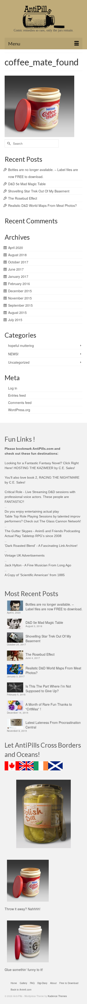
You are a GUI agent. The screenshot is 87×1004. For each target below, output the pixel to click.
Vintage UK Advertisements (25, 555)
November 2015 (20, 298)
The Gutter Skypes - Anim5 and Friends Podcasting (42, 531)
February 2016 (19, 283)
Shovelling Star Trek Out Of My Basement (38, 191)
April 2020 (15, 247)
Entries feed (17, 395)
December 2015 (20, 291)
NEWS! (13, 354)
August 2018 (17, 254)
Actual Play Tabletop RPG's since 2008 (33, 536)
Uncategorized (18, 362)
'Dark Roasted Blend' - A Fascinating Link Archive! (41, 545)
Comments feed (20, 402)
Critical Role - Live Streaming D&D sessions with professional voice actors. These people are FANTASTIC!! (40, 497)
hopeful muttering (21, 345)
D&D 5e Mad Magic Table (27, 183)
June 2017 (16, 269)
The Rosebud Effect (22, 198)
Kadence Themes (57, 996)
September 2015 (20, 305)
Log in (12, 388)
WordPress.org (19, 409)
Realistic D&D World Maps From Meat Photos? (42, 205)
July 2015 (15, 319)
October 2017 (18, 262)
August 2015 (17, 312)
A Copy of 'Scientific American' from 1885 (35, 575)
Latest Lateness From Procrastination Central (53, 724)
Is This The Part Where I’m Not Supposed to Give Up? (48, 688)
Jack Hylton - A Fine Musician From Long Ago (38, 565)
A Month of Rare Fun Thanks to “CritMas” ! (49, 706)
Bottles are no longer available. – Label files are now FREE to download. (54, 606)
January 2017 (18, 276)
